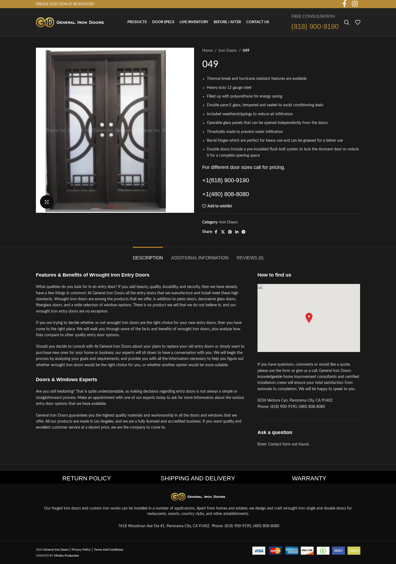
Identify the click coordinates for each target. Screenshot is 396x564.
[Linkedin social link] (237, 232)
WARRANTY (309, 478)
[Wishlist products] (357, 22)
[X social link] (222, 232)
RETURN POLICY (86, 478)
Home (207, 51)
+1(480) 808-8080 (225, 194)
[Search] (346, 22)
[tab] (148, 255)
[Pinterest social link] (230, 232)
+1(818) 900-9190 (225, 180)
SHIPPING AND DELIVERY (198, 478)
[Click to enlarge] (47, 202)
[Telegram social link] (243, 232)
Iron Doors (228, 51)
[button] (308, 318)
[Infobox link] (315, 22)
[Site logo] (70, 22)
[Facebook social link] (216, 232)
